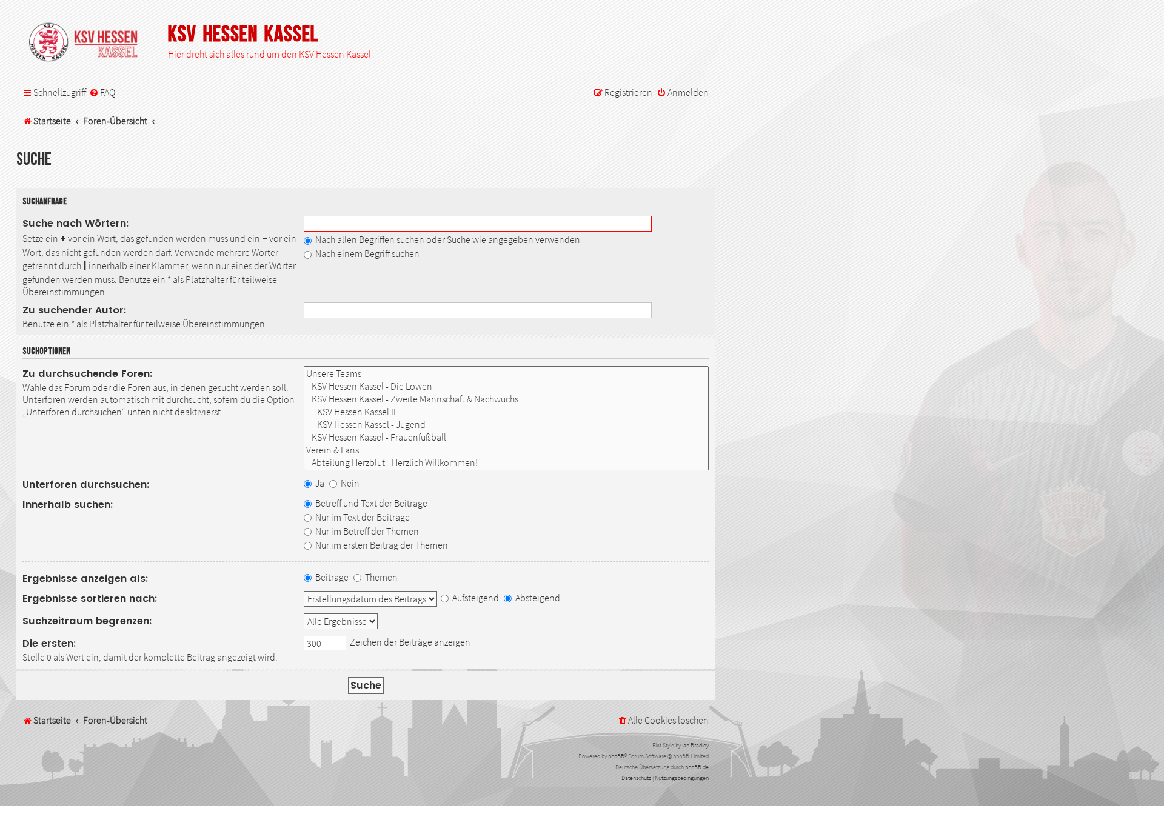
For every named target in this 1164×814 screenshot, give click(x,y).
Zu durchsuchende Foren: (87, 374)
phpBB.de (697, 767)
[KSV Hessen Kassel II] (506, 411)
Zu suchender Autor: (74, 310)
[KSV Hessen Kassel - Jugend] (506, 424)
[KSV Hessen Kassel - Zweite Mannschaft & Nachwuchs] (506, 399)
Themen (380, 577)
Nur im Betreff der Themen (366, 531)
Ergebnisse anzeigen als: (85, 578)
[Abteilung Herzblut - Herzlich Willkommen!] (506, 462)
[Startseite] (89, 43)
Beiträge (331, 577)
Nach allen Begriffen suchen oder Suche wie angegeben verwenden (446, 239)
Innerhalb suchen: (67, 505)
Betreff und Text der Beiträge (370, 503)
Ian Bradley (695, 745)
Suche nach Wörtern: (75, 223)
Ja (318, 483)
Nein (349, 483)
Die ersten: (49, 643)
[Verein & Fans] (506, 450)
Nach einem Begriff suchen (366, 253)
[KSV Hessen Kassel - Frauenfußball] (506, 437)
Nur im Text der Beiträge (361, 517)
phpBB (616, 756)
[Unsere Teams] (506, 373)
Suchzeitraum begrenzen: (87, 621)
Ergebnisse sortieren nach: (90, 598)
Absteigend (536, 598)
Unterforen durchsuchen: (86, 485)
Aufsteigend (474, 598)
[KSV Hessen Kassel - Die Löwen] (506, 386)
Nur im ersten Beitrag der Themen (380, 545)
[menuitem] (102, 93)
